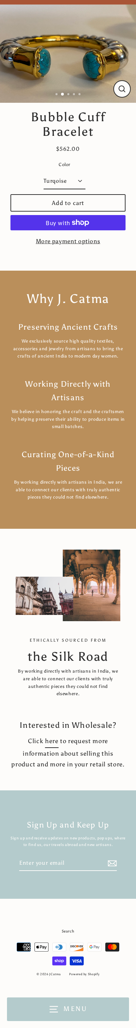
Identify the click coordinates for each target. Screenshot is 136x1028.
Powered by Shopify (84, 974)
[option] (68, 52)
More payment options (68, 241)
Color (64, 164)
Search (68, 931)
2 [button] (63, 94)
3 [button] (69, 95)
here (52, 741)
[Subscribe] (111, 863)
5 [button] (80, 95)
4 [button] (74, 95)
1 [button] (57, 95)
